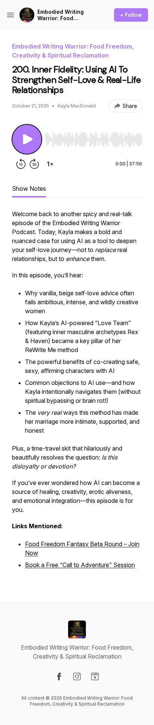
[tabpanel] (77, 393)
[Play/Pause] (27, 139)
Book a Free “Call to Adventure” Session (80, 565)
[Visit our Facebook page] (59, 676)
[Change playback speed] (50, 164)
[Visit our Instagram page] (77, 676)
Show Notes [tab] (29, 188)
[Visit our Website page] (95, 676)
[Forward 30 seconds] (34, 164)
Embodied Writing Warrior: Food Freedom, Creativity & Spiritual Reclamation (66, 15)
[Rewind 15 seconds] (21, 164)
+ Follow (131, 15)
